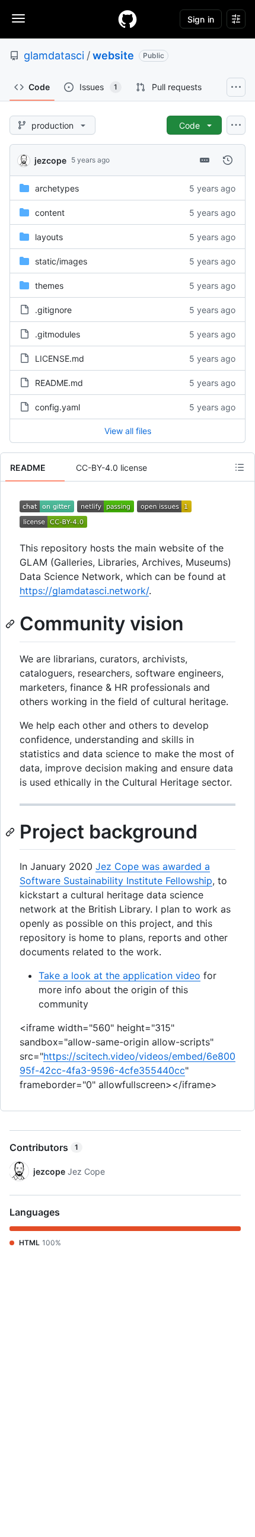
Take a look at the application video (119, 975)
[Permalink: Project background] (11, 832)
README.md (59, 383)
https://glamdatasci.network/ (84, 591)
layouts (49, 237)
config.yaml (57, 407)
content (50, 213)
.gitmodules (57, 334)
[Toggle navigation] (18, 18)
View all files (127, 431)
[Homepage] (127, 18)
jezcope (50, 160)
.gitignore (53, 310)
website (113, 55)
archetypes (57, 188)
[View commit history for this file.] (228, 160)
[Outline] (240, 467)
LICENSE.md (59, 358)
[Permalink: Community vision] (11, 624)
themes (49, 285)
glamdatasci (54, 55)
